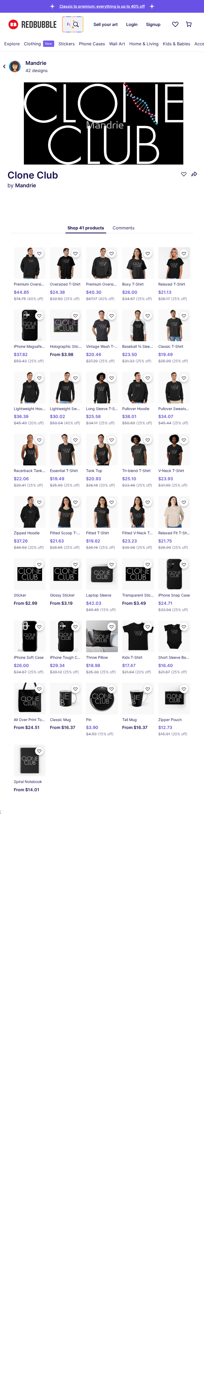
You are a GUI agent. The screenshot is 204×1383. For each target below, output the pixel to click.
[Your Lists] (175, 24)
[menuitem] (12, 43)
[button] (102, 6)
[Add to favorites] (183, 174)
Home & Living (144, 43)
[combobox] (73, 24)
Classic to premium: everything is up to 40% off (102, 6)
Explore (12, 43)
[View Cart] (189, 24)
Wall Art (117, 43)
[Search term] (75, 24)
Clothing (38, 43)
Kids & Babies (176, 43)
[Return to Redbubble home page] (32, 24)
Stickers (66, 43)
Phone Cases (92, 43)
